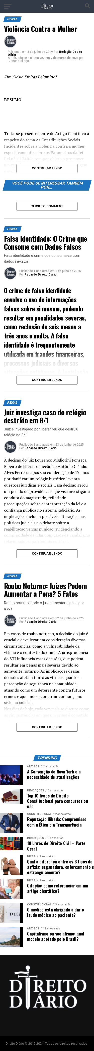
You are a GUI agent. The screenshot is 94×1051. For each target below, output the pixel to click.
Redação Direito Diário (41, 274)
